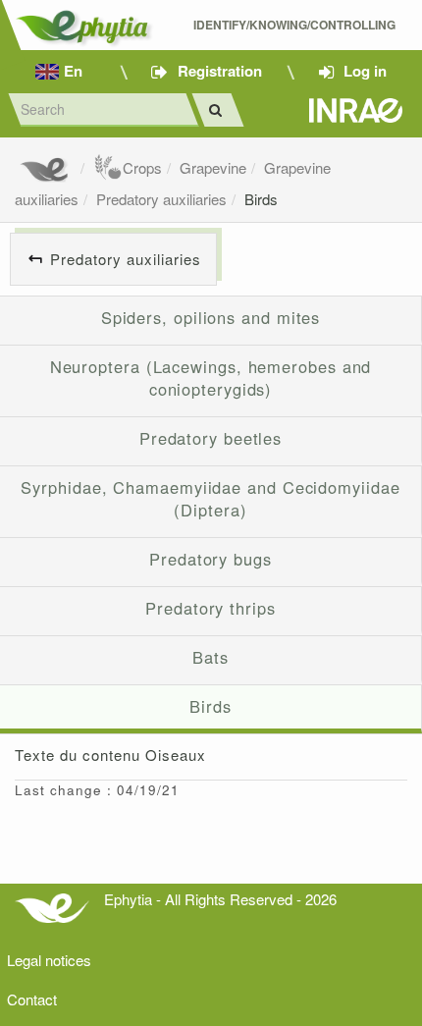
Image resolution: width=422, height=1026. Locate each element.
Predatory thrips (210, 608)
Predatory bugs (210, 558)
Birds (261, 199)
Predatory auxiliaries (161, 199)
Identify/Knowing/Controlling (295, 25)
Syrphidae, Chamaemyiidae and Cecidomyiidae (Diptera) (210, 498)
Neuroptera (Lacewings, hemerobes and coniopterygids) (211, 378)
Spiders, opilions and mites (211, 317)
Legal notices (49, 959)
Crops (142, 167)
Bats (210, 657)
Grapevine (213, 167)
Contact (32, 999)
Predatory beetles (210, 438)
